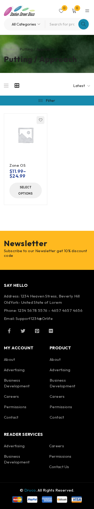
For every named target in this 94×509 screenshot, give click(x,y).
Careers (11, 396)
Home (9, 49)
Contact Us (59, 466)
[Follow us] (23, 331)
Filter (50, 100)
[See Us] (37, 331)
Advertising (14, 369)
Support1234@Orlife (34, 318)
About (9, 359)
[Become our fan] (9, 331)
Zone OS (17, 165)
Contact (11, 417)
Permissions (15, 406)
